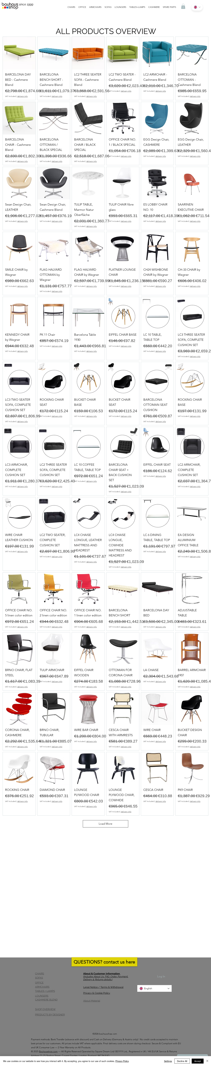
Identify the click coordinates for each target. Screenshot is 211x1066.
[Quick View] (19, 53)
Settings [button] (168, 1061)
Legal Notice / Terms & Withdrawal (103, 987)
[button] (183, 6)
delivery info (22, 96)
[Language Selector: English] (197, 7)
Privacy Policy (122, 1061)
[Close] (207, 1061)
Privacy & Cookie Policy (96, 993)
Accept (197, 1061)
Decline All (182, 1061)
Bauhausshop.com (48, 1051)
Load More (105, 823)
